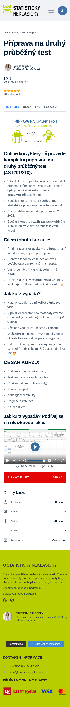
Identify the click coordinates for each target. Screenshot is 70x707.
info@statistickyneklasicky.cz (29, 672)
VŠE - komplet (28, 32)
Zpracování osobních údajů (19, 593)
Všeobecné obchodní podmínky (22, 587)
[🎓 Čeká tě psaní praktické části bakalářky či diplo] (35, 632)
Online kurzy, (11, 32)
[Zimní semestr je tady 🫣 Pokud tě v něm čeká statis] (13, 632)
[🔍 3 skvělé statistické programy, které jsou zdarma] (57, 632)
